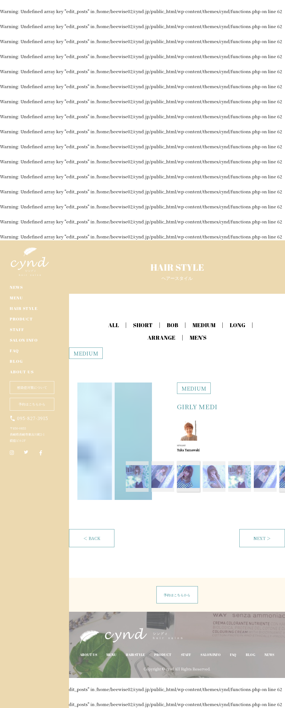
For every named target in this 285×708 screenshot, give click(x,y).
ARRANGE (161, 337)
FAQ (14, 350)
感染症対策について (32, 387)
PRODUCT (21, 319)
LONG (237, 325)
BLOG (16, 361)
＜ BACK (91, 538)
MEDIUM (203, 325)
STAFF (17, 329)
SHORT (143, 325)
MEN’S (198, 337)
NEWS (16, 287)
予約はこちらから (32, 404)
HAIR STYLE (24, 308)
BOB (172, 325)
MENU (16, 297)
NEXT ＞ (262, 538)
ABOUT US (22, 371)
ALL (113, 325)
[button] (278, 354)
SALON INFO (24, 340)
